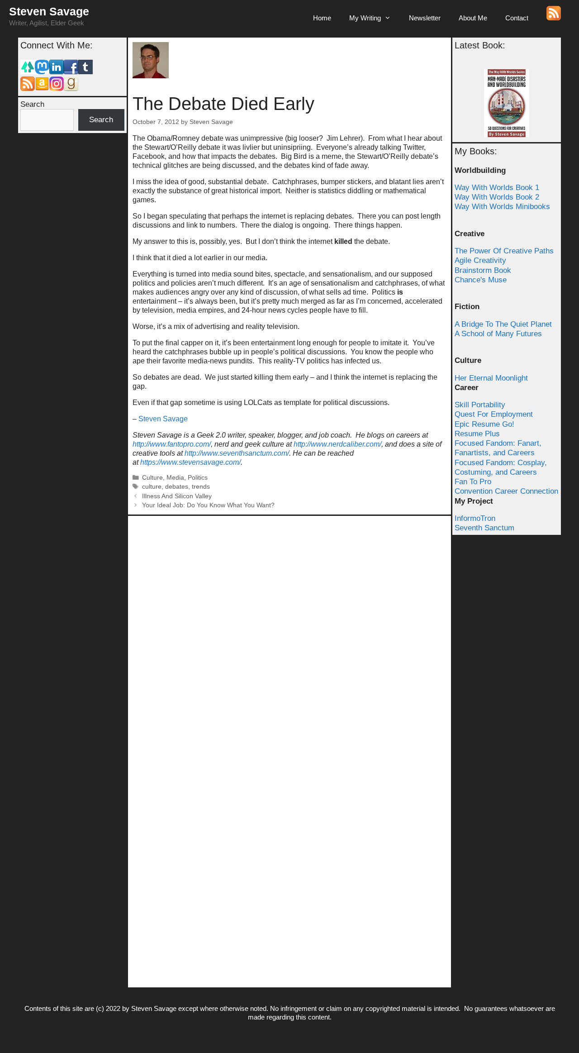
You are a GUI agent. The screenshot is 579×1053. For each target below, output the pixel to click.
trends (201, 486)
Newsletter (425, 18)
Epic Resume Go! (484, 424)
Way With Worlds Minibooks (502, 206)
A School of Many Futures (498, 333)
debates (176, 486)
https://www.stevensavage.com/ (190, 462)
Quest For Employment (494, 414)
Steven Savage (49, 11)
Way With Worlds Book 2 (497, 197)
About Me (473, 18)
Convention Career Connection (506, 491)
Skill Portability (480, 404)
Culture (152, 477)
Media (175, 477)
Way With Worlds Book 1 (497, 187)
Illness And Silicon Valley (177, 496)
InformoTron (475, 518)
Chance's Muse (481, 280)
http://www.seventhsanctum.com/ (237, 453)
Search (32, 104)
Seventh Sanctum (484, 528)
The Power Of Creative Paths (504, 251)
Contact (516, 18)
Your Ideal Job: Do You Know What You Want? (208, 505)
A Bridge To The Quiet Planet (503, 324)
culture (151, 486)
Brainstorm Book (483, 270)
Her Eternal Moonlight (491, 378)
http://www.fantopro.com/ (172, 444)
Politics (198, 477)
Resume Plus (477, 433)
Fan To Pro (473, 481)
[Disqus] (289, 633)
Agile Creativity (480, 260)
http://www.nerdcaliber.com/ (337, 444)
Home (322, 18)
